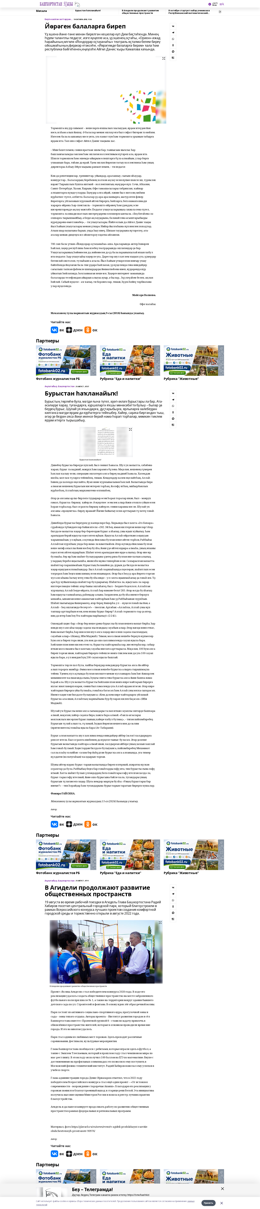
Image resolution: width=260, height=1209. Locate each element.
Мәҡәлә (41, 11)
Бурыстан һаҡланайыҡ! (88, 10)
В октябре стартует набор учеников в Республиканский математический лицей (189, 11)
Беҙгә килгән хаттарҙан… (58, 19)
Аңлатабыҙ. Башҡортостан (59, 386)
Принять (208, 1202)
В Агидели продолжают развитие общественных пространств (140, 11)
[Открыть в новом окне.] (57, 330)
